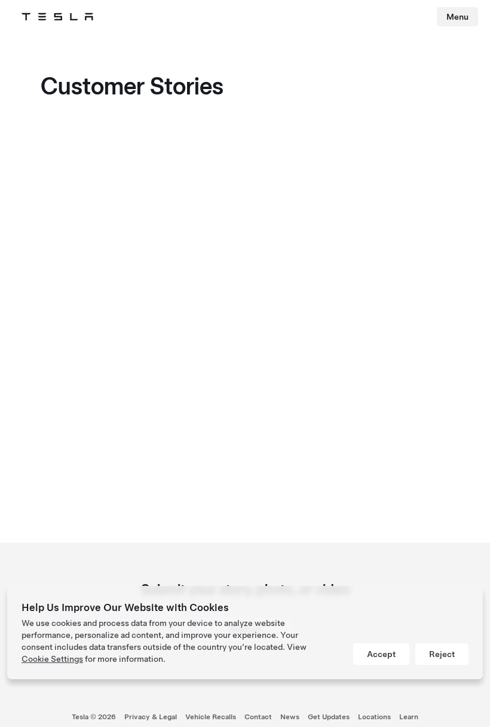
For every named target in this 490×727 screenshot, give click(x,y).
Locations (374, 717)
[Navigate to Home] (57, 17)
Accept (381, 654)
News (289, 717)
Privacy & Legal (150, 717)
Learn (408, 717)
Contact (258, 717)
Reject (442, 654)
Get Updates (329, 717)
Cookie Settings (52, 659)
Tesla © (94, 717)
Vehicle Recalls (210, 717)
